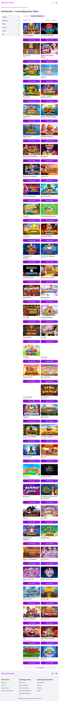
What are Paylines (24, 688)
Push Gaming (25, 498)
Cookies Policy (5, 688)
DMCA (38, 691)
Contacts (3, 685)
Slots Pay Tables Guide (25, 691)
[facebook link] (56, 673)
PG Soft (42, 98)
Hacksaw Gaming (44, 299)
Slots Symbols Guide (24, 693)
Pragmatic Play (26, 37)
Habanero (43, 458)
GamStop (39, 688)
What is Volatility (23, 685)
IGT (41, 78)
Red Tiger (25, 178)
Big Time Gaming (26, 319)
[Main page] (7, 3)
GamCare (39, 685)
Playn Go (42, 197)
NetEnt (42, 418)
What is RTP (22, 682)
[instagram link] (52, 673)
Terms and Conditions (7, 691)
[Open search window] (53, 3)
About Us (3, 682)
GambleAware (41, 682)
